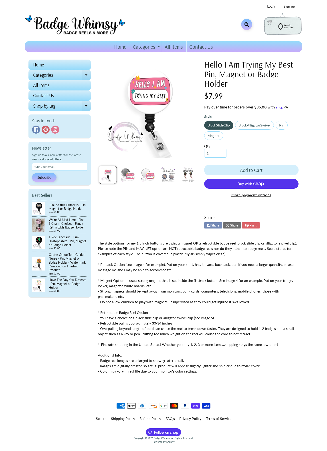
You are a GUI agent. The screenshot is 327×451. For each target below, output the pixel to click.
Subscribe (44, 177)
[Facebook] (36, 130)
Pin (283, 126)
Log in (271, 6)
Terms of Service (218, 418)
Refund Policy (150, 418)
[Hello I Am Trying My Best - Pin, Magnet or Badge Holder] (108, 175)
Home (120, 46)
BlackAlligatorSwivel (256, 126)
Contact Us (201, 46)
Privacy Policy (190, 418)
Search (101, 418)
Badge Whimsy (162, 438)
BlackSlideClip (220, 126)
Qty (207, 146)
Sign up (289, 6)
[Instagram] (55, 130)
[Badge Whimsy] (79, 24)
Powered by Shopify (164, 441)
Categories (147, 47)
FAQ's (170, 418)
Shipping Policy (123, 418)
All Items (174, 46)
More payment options (251, 195)
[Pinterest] (46, 130)
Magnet (215, 136)
